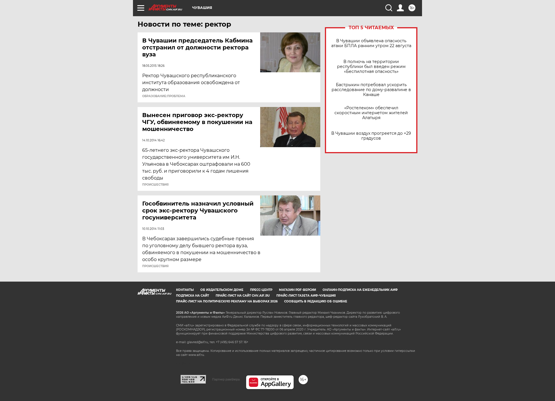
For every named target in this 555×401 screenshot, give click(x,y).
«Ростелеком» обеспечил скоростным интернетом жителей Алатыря (371, 113)
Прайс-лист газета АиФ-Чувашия (306, 295)
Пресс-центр (261, 290)
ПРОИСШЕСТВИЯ (155, 184)
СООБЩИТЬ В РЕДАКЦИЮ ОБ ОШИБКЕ (315, 301)
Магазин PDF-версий (297, 290)
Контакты (185, 290)
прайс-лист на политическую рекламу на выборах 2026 (227, 301)
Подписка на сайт (192, 295)
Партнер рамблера (226, 379)
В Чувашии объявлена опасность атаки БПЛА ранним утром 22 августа (371, 43)
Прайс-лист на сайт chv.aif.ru (243, 295)
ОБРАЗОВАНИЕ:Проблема (163, 96)
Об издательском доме (221, 290)
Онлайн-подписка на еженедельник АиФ (360, 290)
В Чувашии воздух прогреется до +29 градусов (371, 136)
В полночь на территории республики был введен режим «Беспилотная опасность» (371, 66)
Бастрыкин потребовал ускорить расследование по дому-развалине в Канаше (371, 89)
